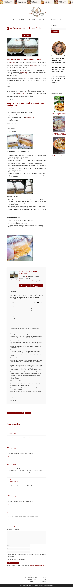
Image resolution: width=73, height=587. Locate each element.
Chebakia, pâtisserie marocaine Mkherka (59, 114)
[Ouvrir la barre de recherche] (60, 19)
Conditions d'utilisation (31, 579)
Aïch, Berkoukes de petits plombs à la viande (59, 156)
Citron (9, 412)
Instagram (44, 579)
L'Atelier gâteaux (10, 432)
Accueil (13, 19)
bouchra (8, 495)
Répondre (10, 440)
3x (41, 302)
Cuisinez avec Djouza (49, 585)
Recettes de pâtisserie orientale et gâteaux (26, 25)
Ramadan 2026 (54, 19)
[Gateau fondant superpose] (23, 56)
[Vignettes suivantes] (72, 2)
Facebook (44, 577)
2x (39, 302)
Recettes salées (31, 19)
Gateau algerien (20, 412)
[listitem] (6, 2)
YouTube (44, 581)
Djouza (11, 479)
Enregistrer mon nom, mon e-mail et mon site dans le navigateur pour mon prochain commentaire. (27, 555)
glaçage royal (33, 65)
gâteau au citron (24, 72)
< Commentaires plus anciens (13, 426)
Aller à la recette (26, 35)
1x (37, 302)
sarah (8, 447)
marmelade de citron (29, 117)
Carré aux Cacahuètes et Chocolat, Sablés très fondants (59, 134)
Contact (31, 581)
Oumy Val (9, 510)
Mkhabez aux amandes (13, 417)
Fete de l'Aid (14, 412)
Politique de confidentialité (31, 577)
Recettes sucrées (43, 19)
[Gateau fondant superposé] (20, 193)
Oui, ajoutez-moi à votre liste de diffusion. (16, 559)
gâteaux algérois (22, 93)
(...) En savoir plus (54, 86)
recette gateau (27, 412)
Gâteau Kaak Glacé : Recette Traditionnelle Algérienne (34, 417)
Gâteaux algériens (38, 25)
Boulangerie (21, 19)
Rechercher (55, 31)
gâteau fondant (12, 62)
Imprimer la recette (25, 285)
